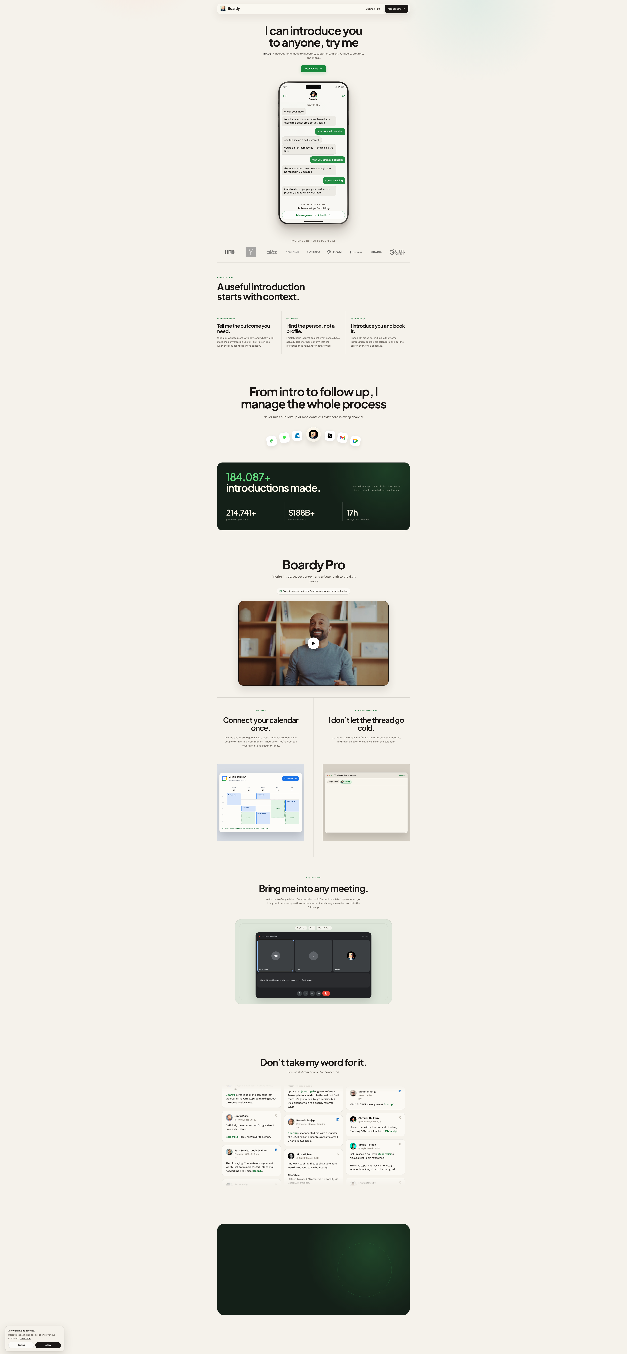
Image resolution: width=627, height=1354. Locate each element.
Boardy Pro (373, 8)
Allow (48, 1345)
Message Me (395, 9)
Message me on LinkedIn (311, 215)
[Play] (313, 643)
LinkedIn (310, 1340)
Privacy (400, 1340)
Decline (21, 1345)
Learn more (25, 1338)
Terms (407, 1340)
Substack (322, 1340)
